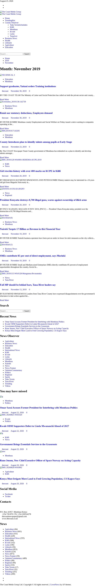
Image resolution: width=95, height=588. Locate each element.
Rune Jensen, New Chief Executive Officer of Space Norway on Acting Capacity (37, 328)
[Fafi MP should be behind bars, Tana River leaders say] (21, 273)
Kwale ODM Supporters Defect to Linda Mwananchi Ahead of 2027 (32, 324)
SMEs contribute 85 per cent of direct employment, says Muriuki (32, 255)
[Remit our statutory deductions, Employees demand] (13, 102)
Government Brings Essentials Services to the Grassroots (27, 326)
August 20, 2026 (17, 465)
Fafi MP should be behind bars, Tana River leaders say (28, 285)
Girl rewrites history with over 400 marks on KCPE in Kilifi (30, 171)
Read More (4, 99)
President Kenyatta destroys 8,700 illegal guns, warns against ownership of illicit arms (43, 200)
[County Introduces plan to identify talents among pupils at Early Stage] (10, 131)
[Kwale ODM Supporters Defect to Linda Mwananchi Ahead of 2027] (11, 415)
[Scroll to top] (0, 587)
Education (9, 47)
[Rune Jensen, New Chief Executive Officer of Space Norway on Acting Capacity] (2, 451)
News (7, 166)
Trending (10, 20)
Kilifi (12, 27)
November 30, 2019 (19, 91)
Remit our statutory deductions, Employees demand (26, 113)
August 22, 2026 (17, 412)
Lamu (12, 34)
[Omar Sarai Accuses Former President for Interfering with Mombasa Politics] (1, 396)
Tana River (9, 280)
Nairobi (8, 364)
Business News (11, 38)
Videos (7, 386)
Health (7, 41)
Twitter (8, 496)
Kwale (12, 32)
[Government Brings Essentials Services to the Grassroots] (1, 433)
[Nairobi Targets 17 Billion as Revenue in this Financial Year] (6, 218)
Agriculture (9, 45)
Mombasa (14, 29)
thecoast (5, 91)
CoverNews (54, 585)
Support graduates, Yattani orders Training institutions (28, 86)
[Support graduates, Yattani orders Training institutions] (7, 75)
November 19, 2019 (19, 234)
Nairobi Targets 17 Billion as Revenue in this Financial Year (30, 229)
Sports (7, 377)
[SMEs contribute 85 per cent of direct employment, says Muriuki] (6, 244)
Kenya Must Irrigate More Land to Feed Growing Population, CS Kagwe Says (36, 331)
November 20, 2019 (19, 176)
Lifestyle (8, 43)
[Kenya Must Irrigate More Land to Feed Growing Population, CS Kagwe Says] (11, 467)
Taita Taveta (18, 25)
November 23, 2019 (19, 147)
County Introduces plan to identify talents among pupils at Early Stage (36, 142)
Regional (8, 195)
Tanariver (13, 36)
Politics (8, 372)
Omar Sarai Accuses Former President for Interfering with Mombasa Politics (34, 322)
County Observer (11, 23)
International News (12, 350)
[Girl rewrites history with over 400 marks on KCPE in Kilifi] (20, 160)
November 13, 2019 (19, 289)
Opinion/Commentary (13, 370)
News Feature (10, 368)
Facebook (9, 494)
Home (7, 18)
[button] (0, 51)
